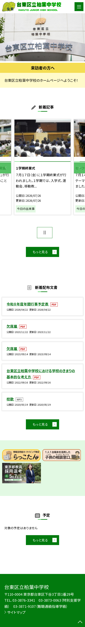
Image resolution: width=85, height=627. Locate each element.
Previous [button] (5, 167)
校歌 (10, 399)
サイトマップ (16, 612)
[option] (42, 37)
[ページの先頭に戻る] (80, 622)
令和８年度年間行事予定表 (28, 303)
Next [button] (79, 167)
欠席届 (12, 326)
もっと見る (40, 251)
